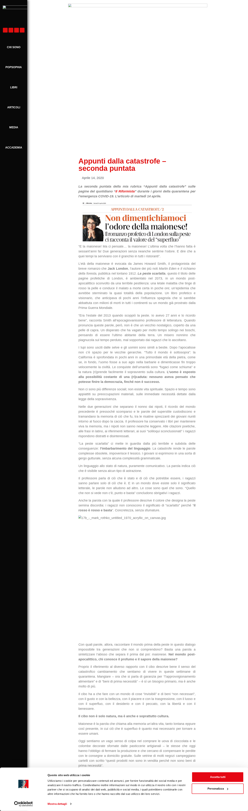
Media (13, 127)
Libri (13, 87)
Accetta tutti (217, 776)
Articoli (13, 107)
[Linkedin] (22, 30)
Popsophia (13, 67)
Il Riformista (125, 191)
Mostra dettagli (57, 803)
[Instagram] (11, 30)
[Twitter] (16, 30)
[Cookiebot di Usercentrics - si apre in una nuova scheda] (23, 804)
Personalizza (216, 788)
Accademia (13, 147)
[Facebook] (5, 30)
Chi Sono (14, 47)
